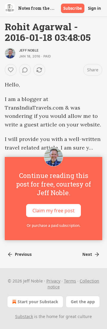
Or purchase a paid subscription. (53, 225)
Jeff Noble (29, 50)
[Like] (11, 70)
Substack (24, 316)
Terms (70, 281)
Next (87, 254)
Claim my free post (53, 210)
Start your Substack (38, 301)
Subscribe (72, 8)
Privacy (53, 281)
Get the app (83, 301)
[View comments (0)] (25, 70)
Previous (23, 254)
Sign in (94, 8)
